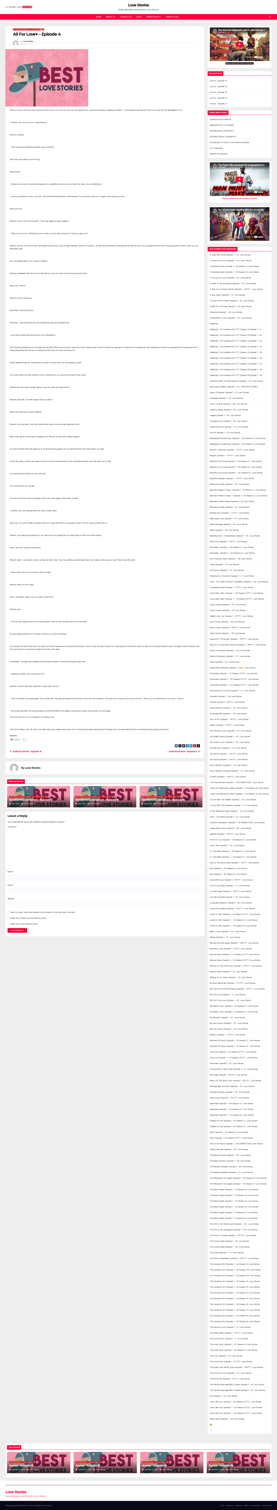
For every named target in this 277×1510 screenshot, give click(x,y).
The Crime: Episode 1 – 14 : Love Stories (227, 1253)
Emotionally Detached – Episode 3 (97, 799)
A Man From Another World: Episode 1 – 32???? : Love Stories (236, 289)
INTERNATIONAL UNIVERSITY (223, 137)
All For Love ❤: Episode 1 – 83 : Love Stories (228, 404)
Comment (12, 827)
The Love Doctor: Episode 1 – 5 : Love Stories (229, 1339)
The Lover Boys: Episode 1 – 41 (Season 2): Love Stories (234, 1344)
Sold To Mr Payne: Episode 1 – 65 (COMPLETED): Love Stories (236, 1144)
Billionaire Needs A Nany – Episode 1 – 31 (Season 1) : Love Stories (238, 490)
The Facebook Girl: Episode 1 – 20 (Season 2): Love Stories (235, 1281)
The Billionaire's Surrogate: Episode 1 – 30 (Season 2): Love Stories (238, 1178)
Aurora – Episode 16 (218, 86)
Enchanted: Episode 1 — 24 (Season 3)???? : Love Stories (234, 685)
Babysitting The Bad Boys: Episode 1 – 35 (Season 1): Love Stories (237, 444)
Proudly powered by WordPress (16, 1505)
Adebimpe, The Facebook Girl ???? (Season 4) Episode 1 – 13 (236, 346)
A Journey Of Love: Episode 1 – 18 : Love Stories (230, 278)
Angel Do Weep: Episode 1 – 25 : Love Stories (229, 410)
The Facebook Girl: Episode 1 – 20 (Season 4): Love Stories (235, 1293)
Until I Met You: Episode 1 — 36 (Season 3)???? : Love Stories (236, 1413)
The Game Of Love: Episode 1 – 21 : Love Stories (230, 1327)
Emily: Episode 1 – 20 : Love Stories (224, 662)
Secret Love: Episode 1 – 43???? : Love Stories (229, 1098)
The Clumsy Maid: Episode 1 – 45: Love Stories (229, 1241)
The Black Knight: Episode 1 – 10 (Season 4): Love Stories (234, 1195)
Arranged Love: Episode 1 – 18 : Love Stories (228, 421)
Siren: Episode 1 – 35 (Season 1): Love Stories (229, 1132)
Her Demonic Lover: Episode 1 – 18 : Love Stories (230, 731)
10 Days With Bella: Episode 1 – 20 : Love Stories (230, 255)
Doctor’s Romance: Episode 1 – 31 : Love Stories (230, 656)
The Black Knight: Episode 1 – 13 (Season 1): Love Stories (234, 1201)
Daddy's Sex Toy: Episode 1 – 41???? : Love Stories (231, 616)
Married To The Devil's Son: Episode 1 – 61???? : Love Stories (236, 966)
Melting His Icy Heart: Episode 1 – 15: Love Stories (231, 977)
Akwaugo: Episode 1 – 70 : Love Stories (226, 398)
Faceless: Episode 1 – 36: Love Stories (226, 696)
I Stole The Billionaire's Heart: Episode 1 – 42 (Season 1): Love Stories (239, 794)
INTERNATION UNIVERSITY (222, 131)
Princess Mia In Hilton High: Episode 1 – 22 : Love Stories (234, 1069)
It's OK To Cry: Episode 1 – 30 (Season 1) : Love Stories (233, 840)
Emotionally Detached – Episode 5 (163, 799)
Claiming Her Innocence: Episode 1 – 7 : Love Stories (232, 576)
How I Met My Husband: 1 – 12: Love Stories (228, 765)
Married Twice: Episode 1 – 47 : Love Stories (228, 972)
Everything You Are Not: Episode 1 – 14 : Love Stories (232, 691)
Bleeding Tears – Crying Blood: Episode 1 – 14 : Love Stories (235, 536)
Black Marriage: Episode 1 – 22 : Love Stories (229, 524)
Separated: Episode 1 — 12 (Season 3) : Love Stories (232, 1115)
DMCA (139, 17)
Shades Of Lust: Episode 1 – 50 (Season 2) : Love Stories (234, 1126)
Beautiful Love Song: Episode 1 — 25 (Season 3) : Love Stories (236, 473)
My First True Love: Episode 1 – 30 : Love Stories (230, 1000)
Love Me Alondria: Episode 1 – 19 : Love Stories (230, 897)
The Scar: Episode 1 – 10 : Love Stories (226, 1356)
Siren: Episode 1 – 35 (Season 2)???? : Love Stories (231, 1138)
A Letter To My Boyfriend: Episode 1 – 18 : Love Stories (233, 283)
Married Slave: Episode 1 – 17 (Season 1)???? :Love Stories (234, 954)
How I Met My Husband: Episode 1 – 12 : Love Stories (232, 771)
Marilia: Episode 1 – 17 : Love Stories (225, 937)
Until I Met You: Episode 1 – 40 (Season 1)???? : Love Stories (235, 1402)
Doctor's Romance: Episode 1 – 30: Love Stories (230, 650)
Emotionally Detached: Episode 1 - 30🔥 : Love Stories (27, 797)
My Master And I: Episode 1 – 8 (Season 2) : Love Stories (234, 1012)
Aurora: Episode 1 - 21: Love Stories (21, 1462)
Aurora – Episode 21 (218, 104)
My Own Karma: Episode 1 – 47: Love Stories (229, 1029)
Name (11, 872)
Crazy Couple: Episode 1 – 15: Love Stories (228, 610)
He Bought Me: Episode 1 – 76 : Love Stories (228, 708)
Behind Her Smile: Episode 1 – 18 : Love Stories (229, 484)
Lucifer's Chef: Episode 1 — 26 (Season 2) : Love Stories (233, 920)
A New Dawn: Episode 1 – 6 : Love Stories (227, 295)
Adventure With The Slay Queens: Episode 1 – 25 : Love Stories (236, 381)
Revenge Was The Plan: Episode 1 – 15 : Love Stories (232, 1086)
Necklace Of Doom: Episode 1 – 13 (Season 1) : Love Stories (235, 1040)
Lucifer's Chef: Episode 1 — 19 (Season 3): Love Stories (233, 926)
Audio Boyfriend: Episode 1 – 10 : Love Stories (229, 427)
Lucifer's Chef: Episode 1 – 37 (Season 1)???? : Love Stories (235, 914)
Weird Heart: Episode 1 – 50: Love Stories (227, 1419)
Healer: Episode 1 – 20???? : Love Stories (227, 725)
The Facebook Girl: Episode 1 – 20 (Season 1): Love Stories (235, 1264)
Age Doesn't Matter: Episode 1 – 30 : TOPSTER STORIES (234, 387)
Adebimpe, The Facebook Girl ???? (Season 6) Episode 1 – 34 (236, 358)
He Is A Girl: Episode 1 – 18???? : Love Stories (229, 719)
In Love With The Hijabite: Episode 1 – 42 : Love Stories (233, 799)
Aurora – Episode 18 (218, 92)
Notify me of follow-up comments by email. (28, 918)
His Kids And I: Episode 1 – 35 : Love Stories (228, 748)
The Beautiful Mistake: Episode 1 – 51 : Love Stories (231, 1172)
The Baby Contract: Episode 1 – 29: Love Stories (230, 1161)
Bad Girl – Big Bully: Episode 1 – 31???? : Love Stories (232, 450)
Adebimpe (214, 324)
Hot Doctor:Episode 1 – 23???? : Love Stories (229, 759)
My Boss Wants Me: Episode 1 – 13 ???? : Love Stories (232, 983)
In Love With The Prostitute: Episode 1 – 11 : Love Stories (234, 805)
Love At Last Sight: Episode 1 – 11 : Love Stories (230, 886)
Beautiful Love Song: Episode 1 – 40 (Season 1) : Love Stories (236, 461)
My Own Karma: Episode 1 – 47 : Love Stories (229, 1023)
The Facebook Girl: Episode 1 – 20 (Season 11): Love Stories (235, 1275)
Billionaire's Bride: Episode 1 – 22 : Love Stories (229, 507)
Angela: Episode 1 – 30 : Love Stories (225, 415)
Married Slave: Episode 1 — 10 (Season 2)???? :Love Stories (235, 960)
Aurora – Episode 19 (218, 98)
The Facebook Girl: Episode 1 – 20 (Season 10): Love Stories (235, 1270)
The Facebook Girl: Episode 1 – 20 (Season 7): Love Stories (235, 1310)
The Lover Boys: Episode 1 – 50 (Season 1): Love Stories (233, 1350)
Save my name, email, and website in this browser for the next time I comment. (42, 912)
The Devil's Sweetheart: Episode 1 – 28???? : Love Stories (234, 1258)
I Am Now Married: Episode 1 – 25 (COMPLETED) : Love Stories (236, 782)
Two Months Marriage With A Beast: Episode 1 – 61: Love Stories (237, 1384)
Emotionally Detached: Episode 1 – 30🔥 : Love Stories (232, 668)
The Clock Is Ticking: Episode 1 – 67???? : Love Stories (233, 1235)
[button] (270, 17)
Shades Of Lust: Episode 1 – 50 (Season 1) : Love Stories (233, 1121)
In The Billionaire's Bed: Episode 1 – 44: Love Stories (232, 811)
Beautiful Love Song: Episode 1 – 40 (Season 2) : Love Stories (236, 467)
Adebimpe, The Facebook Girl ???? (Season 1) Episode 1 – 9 (235, 329)
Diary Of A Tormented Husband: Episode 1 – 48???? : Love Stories (238, 645)
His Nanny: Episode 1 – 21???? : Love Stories (228, 754)
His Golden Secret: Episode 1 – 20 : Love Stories (230, 736)
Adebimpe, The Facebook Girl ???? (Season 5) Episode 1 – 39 (236, 352)
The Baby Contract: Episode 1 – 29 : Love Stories (230, 1155)
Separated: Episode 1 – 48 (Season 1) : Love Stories (231, 1103)
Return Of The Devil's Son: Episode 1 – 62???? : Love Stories (235, 1080)
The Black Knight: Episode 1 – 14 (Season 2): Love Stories (234, 1207)
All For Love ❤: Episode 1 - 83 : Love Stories (27, 29)
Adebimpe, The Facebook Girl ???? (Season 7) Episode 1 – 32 (236, 364)
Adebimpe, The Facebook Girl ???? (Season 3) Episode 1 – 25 (236, 341)
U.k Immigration (216, 148)
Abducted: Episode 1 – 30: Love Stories (226, 312)
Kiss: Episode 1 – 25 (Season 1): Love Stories (228, 874)
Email (10, 885)
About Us (110, 17)
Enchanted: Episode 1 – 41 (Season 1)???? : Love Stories (233, 673)
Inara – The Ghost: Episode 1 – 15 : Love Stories (230, 817)
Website (11, 899)
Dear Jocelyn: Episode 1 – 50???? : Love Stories (230, 627)
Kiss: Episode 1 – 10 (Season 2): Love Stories (228, 868)
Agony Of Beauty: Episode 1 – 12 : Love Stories (229, 392)
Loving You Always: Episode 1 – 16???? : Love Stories (232, 908)
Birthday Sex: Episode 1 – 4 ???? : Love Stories (229, 513)
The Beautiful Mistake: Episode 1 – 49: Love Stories (231, 1167)
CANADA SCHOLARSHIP (220, 119)
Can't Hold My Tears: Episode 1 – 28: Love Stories (231, 559)
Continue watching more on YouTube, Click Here (239, 198)
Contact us (126, 17)
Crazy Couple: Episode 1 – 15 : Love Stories (228, 605)
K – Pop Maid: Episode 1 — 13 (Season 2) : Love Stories (233, 857)
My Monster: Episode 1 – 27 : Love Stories (227, 1017)
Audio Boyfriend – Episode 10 (27, 751)
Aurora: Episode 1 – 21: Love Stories (225, 432)
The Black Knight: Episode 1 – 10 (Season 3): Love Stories (234, 1189)
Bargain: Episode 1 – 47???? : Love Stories (228, 455)
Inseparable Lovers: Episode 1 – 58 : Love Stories (230, 828)
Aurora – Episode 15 (218, 81)
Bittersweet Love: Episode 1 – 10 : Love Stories (229, 519)
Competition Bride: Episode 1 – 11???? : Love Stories (231, 587)
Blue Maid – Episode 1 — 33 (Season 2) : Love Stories (232, 553)
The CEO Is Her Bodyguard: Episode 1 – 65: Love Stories (233, 1230)
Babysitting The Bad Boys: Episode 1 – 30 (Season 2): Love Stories (238, 438)
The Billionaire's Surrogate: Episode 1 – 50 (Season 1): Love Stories (238, 1184)
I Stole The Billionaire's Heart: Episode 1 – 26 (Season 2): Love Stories (239, 788)
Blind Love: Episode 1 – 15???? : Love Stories (228, 541)
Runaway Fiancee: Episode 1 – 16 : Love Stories (230, 1092)
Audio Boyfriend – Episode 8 (183, 751)
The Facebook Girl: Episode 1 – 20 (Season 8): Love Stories (235, 1316)
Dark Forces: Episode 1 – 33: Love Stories (227, 622)
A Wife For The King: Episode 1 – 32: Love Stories (230, 306)
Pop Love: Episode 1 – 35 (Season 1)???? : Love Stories (233, 1052)
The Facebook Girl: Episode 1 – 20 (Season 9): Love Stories (235, 1321)
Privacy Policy (154, 17)
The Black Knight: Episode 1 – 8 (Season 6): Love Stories (234, 1218)
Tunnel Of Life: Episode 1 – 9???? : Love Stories (230, 1379)
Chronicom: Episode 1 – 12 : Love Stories (227, 570)
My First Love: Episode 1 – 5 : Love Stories (227, 994)
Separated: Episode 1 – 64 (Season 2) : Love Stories (232, 1109)
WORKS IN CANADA (218, 154)
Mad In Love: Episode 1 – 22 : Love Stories (227, 931)
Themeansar (47, 1505)
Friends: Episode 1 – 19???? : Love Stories (227, 702)
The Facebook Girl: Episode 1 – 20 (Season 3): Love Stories (235, 1287)
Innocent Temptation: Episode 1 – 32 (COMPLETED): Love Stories (237, 822)
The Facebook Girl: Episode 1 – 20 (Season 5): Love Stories (235, 1298)
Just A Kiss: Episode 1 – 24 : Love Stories (227, 845)
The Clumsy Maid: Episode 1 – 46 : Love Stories (230, 1247)
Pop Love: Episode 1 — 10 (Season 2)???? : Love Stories (233, 1058)
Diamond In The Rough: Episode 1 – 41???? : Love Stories (234, 639)
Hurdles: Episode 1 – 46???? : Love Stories (228, 777)
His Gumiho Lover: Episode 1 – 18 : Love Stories (230, 742)
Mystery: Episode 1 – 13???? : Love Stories (227, 1035)
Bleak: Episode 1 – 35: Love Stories (224, 530)
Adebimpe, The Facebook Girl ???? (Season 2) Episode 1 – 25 (236, 335)
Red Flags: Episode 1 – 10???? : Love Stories (228, 1075)
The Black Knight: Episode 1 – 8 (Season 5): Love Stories (234, 1212)
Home (98, 17)
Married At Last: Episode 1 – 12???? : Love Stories (231, 949)
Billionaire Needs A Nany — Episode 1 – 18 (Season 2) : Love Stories (238, 496)
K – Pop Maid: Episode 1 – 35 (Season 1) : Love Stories (233, 851)
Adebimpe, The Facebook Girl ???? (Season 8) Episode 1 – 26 (236, 369)
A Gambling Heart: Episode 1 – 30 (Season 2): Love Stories (234, 272)
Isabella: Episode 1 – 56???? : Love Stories (227, 834)
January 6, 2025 (18, 1469)
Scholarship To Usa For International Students (229, 142)
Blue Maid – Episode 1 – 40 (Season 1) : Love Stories (232, 547)
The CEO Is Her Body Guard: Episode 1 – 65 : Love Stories (234, 1224)
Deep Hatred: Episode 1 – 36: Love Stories (227, 633)
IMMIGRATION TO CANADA (222, 125)
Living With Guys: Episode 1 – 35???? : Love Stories (231, 880)
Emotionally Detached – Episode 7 (30, 799)
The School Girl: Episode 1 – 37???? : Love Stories (231, 1361)
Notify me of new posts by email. (23, 924)
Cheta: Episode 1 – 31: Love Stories (224, 564)
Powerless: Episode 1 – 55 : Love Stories (227, 1063)
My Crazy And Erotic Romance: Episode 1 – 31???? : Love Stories (237, 989)
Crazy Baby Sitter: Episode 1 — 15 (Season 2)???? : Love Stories (237, 599)
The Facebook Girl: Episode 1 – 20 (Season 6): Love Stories (235, 1304)
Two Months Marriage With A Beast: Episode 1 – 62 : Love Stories (237, 1390)
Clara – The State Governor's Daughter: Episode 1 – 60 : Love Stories (239, 582)
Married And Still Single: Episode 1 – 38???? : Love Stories (234, 943)
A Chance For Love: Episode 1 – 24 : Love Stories (230, 260)
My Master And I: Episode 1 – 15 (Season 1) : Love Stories (234, 1006)
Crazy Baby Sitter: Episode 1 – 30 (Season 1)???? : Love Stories (236, 593)
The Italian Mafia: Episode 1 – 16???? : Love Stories (231, 1333)
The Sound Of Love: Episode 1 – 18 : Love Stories (230, 1373)
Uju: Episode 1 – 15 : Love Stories (224, 1396)
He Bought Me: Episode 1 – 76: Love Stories (228, 713)
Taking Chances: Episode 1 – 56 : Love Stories (229, 1149)
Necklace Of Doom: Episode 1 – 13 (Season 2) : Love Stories (235, 1046)
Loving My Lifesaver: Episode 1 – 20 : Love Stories (231, 903)
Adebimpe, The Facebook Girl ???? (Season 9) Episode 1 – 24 (236, 375)
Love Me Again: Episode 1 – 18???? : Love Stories (230, 891)
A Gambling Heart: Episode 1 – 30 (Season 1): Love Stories (234, 266)
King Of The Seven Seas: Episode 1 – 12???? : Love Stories (234, 863)
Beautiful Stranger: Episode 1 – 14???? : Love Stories (232, 478)
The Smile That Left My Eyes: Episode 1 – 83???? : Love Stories (236, 1367)
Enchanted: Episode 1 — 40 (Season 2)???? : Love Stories (234, 679)
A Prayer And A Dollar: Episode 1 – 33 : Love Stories (232, 301)
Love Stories (138, 5)
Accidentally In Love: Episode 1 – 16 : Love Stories (231, 318)
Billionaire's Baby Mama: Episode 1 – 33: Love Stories (232, 501)
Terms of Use (172, 17)
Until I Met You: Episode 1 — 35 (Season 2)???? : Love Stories (236, 1407)
